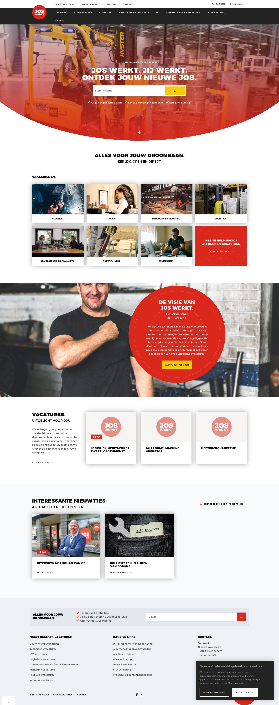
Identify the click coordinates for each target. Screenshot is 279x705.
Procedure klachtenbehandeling (133, 674)
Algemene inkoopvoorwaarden (132, 648)
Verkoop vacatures (41, 679)
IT (157, 12)
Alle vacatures (65, 4)
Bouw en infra (83, 12)
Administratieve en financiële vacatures (54, 664)
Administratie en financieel (183, 12)
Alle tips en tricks (123, 654)
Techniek (61, 12)
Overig (59, 20)
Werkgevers (89, 4)
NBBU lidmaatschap (125, 664)
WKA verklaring (122, 659)
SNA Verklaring (122, 669)
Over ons (110, 4)
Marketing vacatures (42, 669)
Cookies (81, 695)
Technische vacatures (43, 648)
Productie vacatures (42, 674)
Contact (129, 4)
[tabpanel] (139, 82)
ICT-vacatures (38, 654)
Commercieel (216, 12)
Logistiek (105, 12)
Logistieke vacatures (42, 659)
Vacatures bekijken (177, 365)
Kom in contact (219, 251)
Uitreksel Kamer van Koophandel (133, 643)
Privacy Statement (63, 695)
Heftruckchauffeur (218, 448)
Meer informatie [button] (236, 683)
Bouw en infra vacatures (44, 643)
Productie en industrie (134, 12)
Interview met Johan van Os (61, 563)
